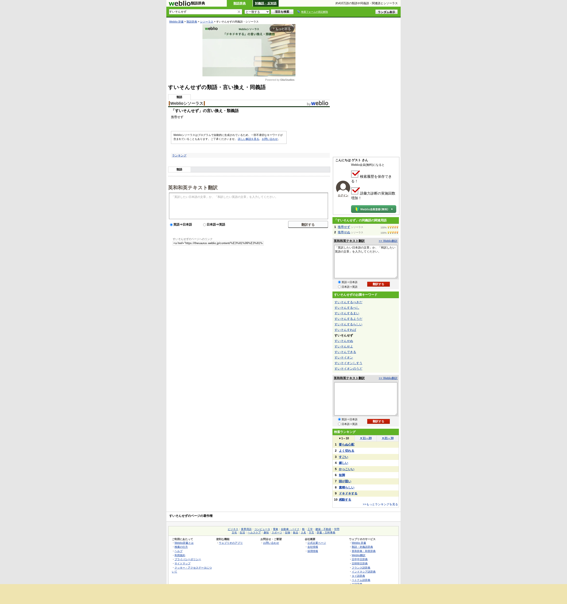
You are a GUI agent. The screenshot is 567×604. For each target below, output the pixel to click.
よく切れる (346, 450)
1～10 (343, 438)
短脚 (342, 475)
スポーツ (277, 532)
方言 (311, 532)
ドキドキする (348, 493)
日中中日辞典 (360, 559)
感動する (345, 499)
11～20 (366, 438)
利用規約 (180, 555)
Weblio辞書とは (184, 542)
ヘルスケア (254, 532)
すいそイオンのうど (348, 368)
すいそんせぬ (343, 341)
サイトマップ (182, 563)
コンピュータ (262, 529)
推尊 (174, 117)
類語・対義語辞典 (362, 546)
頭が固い (345, 481)
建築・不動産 (323, 529)
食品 (295, 532)
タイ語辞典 (358, 575)
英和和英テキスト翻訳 (193, 187)
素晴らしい (346, 487)
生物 (287, 532)
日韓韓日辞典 (360, 563)
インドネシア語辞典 (364, 571)
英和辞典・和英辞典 (364, 551)
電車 (275, 529)
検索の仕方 (181, 546)
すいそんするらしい (348, 324)
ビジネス (233, 529)
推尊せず (344, 227)
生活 (242, 532)
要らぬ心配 (346, 444)
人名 (303, 532)
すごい (343, 457)
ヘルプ (179, 551)
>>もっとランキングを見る (380, 504)
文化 (234, 532)
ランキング (179, 155)
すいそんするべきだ (348, 302)
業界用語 (246, 529)
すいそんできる (345, 352)
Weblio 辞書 (176, 21)
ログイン (343, 195)
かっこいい (346, 469)
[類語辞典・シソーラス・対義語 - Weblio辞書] (180, 5)
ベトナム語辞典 (361, 580)
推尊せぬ (344, 232)
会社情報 (312, 546)
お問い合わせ (270, 139)
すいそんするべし (346, 307)
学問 (336, 529)
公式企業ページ (316, 542)
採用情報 (312, 551)
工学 (310, 529)
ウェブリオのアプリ (231, 542)
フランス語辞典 (361, 567)
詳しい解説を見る (248, 139)
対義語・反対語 (266, 3)
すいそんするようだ (348, 318)
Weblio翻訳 (358, 555)
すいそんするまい (346, 313)
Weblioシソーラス (186, 103)
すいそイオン (343, 357)
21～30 (388, 438)
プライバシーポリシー (188, 559)
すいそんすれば (345, 330)
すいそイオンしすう (348, 363)
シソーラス (206, 21)
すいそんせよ (343, 346)
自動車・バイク (290, 529)
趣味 (266, 532)
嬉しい (343, 463)
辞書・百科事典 (326, 532)
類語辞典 (239, 3)
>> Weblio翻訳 (388, 241)
